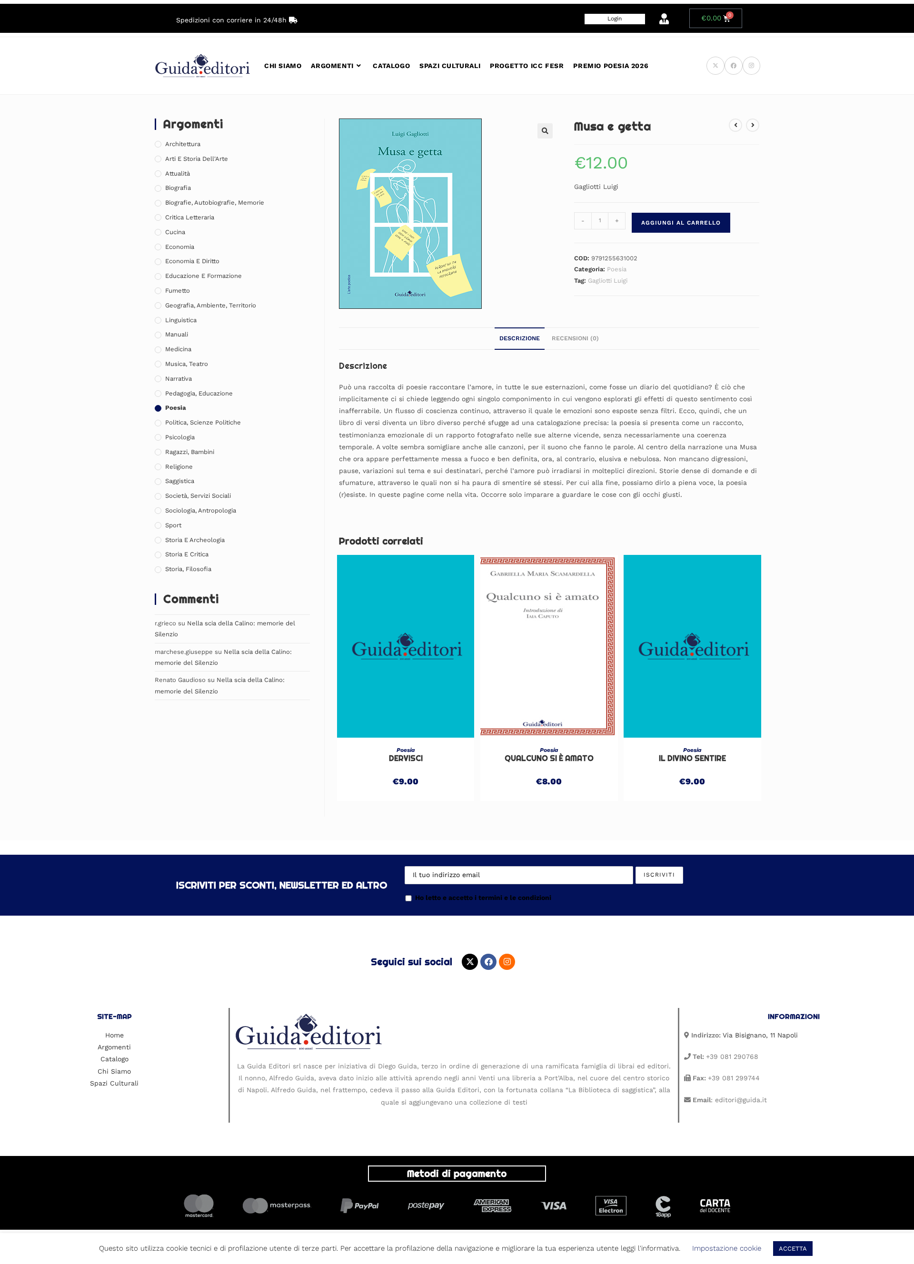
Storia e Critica (187, 554)
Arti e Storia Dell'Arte (196, 158)
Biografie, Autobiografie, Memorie (214, 202)
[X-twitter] (470, 962)
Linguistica (181, 320)
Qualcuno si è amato (549, 758)
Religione (179, 466)
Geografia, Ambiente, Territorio (210, 305)
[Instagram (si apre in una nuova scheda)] (751, 66)
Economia (179, 246)
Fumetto (177, 290)
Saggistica (179, 480)
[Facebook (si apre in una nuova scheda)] (734, 66)
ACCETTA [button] (793, 1248)
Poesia (616, 269)
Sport (173, 525)
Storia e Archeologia (195, 539)
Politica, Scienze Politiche (203, 422)
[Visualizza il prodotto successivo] (752, 125)
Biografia (178, 187)
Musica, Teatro (186, 363)
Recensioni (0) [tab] (575, 338)
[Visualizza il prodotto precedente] (735, 125)
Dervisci (406, 758)
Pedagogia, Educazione (199, 393)
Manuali (176, 334)
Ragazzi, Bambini (189, 451)
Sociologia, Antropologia (200, 510)
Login (614, 18)
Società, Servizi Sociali (198, 495)
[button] (545, 130)
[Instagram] (507, 962)
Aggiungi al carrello (681, 222)
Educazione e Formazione (203, 275)
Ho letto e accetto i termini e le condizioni (483, 897)
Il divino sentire (692, 758)
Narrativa (178, 378)
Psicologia (180, 437)
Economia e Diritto (192, 261)
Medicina (178, 349)
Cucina (175, 232)
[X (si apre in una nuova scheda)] (715, 66)
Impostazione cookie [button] (726, 1248)
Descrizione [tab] (519, 338)
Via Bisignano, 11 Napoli (760, 1035)
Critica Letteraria (189, 217)
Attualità (177, 173)
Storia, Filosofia (188, 569)
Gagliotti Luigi (607, 280)
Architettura (182, 144)
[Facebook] (488, 962)
